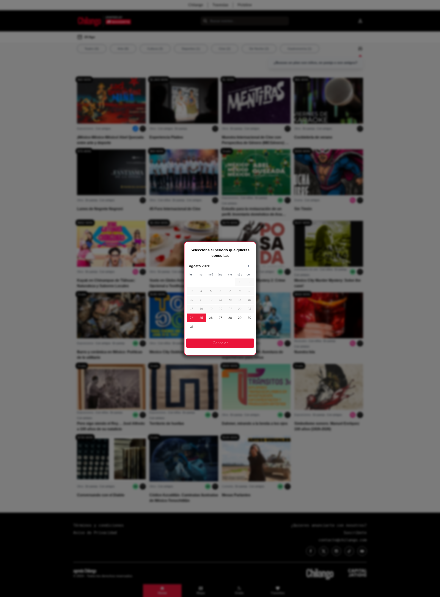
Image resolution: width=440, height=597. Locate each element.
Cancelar (220, 343)
